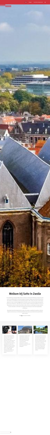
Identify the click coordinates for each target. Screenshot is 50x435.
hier (22, 315)
